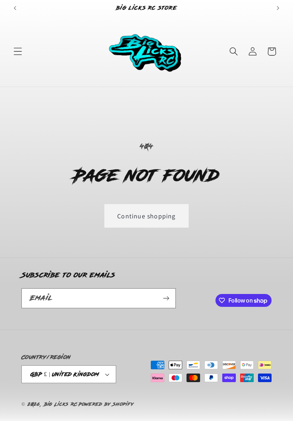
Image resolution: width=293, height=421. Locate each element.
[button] (18, 51)
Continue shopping (146, 216)
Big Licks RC (60, 404)
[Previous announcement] (15, 8)
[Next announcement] (278, 8)
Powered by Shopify (106, 404)
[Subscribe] (166, 298)
